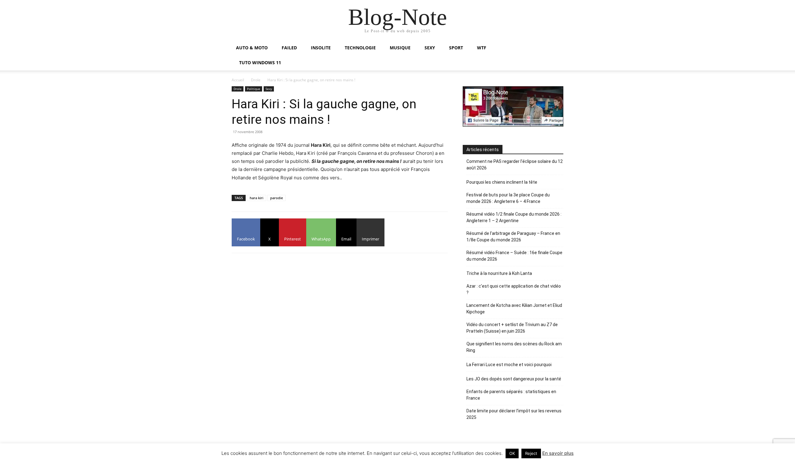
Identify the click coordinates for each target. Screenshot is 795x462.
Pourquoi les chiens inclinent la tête (501, 182)
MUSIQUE (400, 48)
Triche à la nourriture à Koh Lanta (499, 273)
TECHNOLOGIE (360, 48)
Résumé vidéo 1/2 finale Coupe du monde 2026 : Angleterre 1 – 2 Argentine (513, 217)
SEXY (430, 48)
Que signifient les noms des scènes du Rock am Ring (514, 347)
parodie (276, 197)
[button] (555, 48)
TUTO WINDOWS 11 (260, 62)
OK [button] (512, 453)
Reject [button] (531, 453)
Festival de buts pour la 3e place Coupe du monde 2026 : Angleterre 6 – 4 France (508, 198)
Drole (256, 80)
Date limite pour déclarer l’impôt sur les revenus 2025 (513, 414)
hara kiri (256, 197)
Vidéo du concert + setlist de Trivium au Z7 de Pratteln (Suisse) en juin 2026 (512, 328)
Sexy (269, 89)
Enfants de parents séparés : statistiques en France (511, 395)
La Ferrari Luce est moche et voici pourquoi (509, 364)
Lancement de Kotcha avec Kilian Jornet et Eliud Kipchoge (514, 308)
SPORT (456, 48)
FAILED (289, 48)
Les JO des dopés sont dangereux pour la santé (513, 378)
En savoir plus (558, 453)
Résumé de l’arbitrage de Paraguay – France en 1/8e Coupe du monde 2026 (513, 236)
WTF (481, 48)
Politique (253, 89)
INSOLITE (321, 48)
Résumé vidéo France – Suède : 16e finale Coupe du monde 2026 (514, 256)
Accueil (238, 80)
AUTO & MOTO (252, 48)
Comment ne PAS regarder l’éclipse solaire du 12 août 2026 (514, 164)
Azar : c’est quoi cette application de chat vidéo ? (513, 289)
